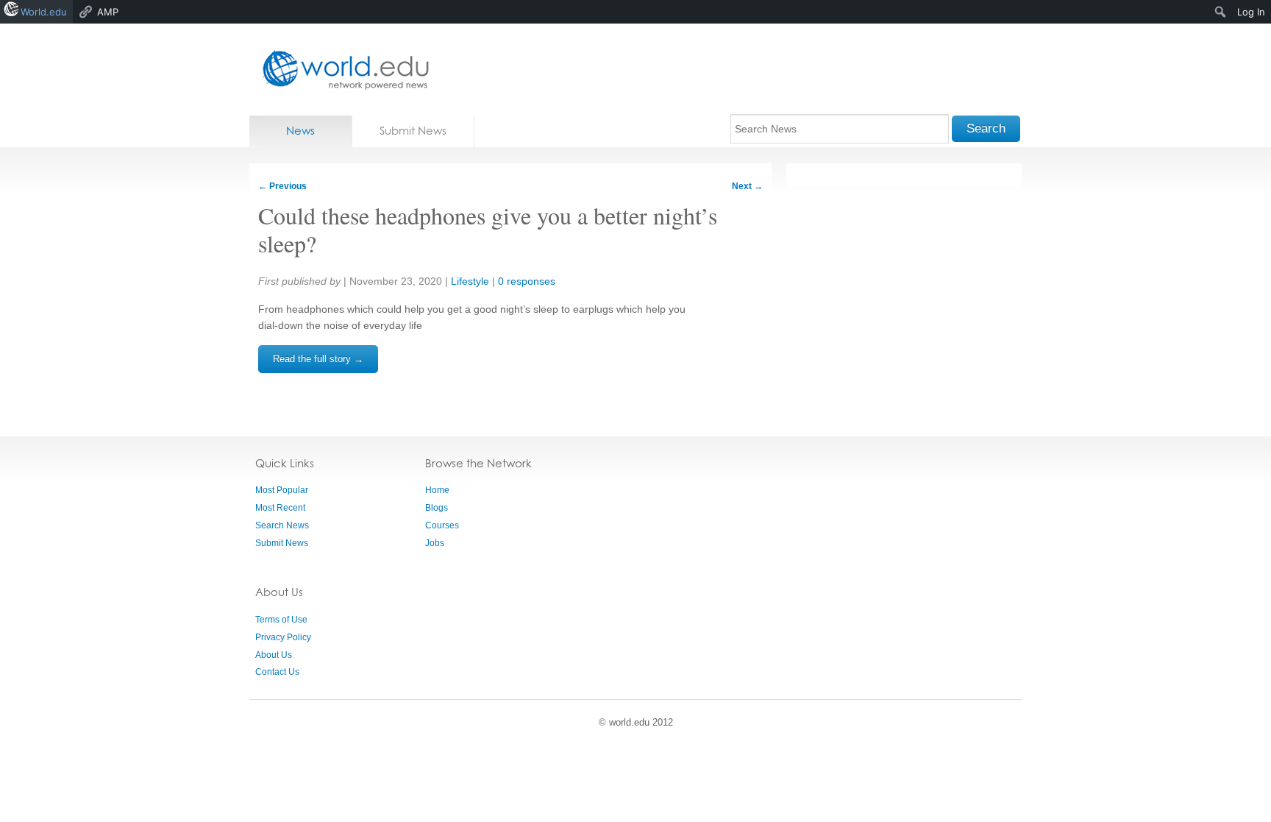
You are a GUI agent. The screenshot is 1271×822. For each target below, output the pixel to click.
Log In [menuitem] (1251, 12)
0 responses (526, 281)
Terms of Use (281, 619)
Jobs (434, 543)
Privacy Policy (283, 637)
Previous (282, 186)
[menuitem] (1220, 12)
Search (985, 128)
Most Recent (280, 508)
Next (747, 186)
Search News (282, 525)
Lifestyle (470, 281)
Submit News (413, 131)
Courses (442, 525)
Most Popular (281, 490)
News (300, 131)
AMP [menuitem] (107, 12)
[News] (341, 69)
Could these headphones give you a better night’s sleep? (487, 229)
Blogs (436, 508)
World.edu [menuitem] (44, 12)
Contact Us (277, 672)
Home (437, 490)
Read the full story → (318, 358)
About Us (273, 655)
